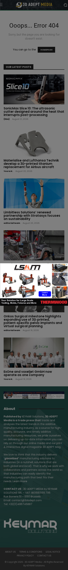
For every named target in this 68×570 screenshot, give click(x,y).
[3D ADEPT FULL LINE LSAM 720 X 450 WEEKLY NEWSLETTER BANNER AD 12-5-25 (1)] (34, 305)
